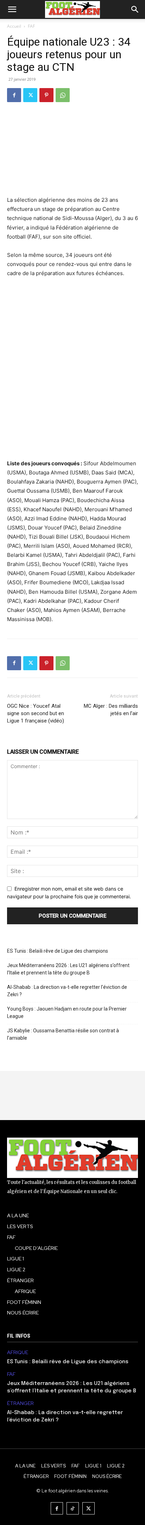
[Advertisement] (72, 368)
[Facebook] (14, 95)
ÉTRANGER (20, 1403)
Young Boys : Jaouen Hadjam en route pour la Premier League (67, 1012)
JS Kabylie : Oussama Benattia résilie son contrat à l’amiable (63, 1034)
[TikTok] (73, 1508)
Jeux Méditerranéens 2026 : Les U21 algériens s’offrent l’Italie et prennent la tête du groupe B (68, 969)
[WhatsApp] (63, 95)
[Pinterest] (46, 95)
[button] (12, 9)
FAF (31, 26)
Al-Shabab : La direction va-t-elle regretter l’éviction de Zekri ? (67, 990)
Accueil (14, 26)
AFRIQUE (17, 1353)
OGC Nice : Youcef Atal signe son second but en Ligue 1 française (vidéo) (35, 713)
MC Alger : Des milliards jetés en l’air (111, 710)
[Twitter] (30, 95)
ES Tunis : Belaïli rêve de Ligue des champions (57, 951)
